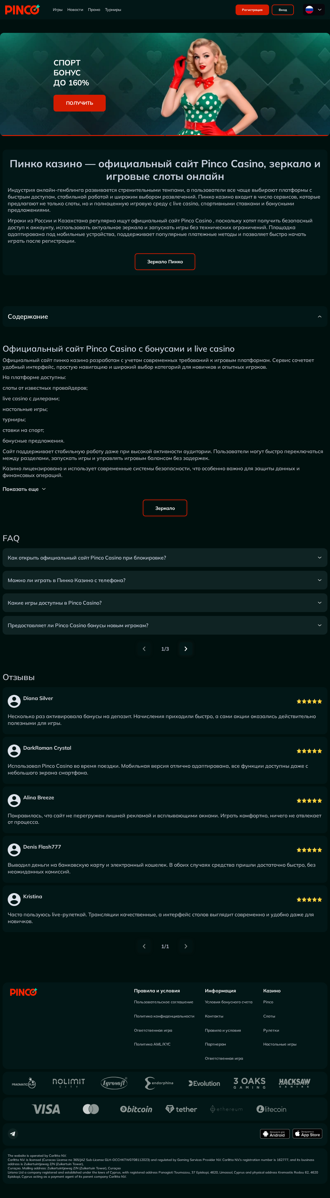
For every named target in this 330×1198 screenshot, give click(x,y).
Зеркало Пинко (165, 261)
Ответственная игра (153, 1030)
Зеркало (165, 508)
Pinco (268, 1001)
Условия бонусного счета (228, 1001)
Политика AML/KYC (152, 1044)
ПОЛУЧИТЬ (79, 103)
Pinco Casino (196, 220)
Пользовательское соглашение (163, 1001)
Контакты (214, 1016)
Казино (272, 991)
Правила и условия (157, 991)
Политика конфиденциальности (164, 1016)
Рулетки (271, 1030)
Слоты (269, 1016)
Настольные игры (279, 1044)
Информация (220, 991)
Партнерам (215, 1044)
